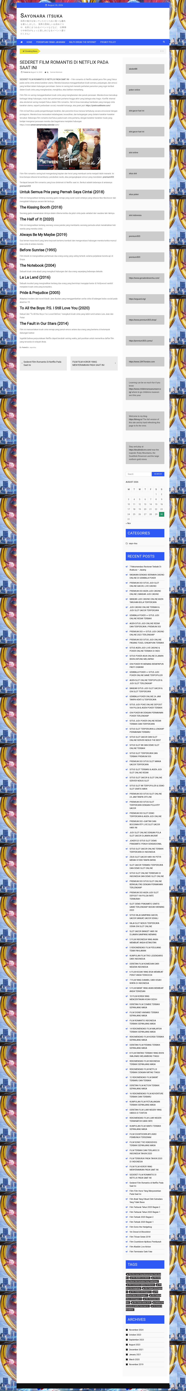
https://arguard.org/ (137, 299)
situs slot (133, 173)
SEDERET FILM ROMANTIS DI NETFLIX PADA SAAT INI (45, 79)
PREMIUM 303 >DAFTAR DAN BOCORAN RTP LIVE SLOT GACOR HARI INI (145, 824)
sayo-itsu (33, 347)
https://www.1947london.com (142, 362)
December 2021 (136, 1349)
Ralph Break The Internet (82, 42)
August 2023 (134, 1344)
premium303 (108, 177)
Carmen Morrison (56, 72)
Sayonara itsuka (41, 16)
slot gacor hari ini (136, 111)
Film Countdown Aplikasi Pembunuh (145, 1242)
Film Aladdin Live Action (140, 1246)
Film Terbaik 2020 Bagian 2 (141, 1217)
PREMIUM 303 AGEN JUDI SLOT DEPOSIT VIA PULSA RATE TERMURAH (144, 895)
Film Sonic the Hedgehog (141, 1227)
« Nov (128, 523)
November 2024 (136, 1330)
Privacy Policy (108, 42)
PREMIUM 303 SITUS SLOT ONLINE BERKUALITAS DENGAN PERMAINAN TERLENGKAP (146, 884)
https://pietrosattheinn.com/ (98, 105)
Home (29, 42)
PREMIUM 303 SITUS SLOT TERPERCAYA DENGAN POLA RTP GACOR (145, 805)
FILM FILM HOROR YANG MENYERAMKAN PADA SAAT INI (88, 363)
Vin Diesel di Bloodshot (140, 1232)
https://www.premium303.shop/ (142, 320)
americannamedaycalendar (42, 125)
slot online (133, 152)
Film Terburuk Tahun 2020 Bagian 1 (145, 1212)
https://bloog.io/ (135, 419)
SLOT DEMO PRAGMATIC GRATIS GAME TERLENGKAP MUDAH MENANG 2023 (147, 907)
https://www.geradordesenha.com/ (144, 278)
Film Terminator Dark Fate (141, 1251)
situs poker (134, 194)
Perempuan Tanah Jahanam (50, 42)
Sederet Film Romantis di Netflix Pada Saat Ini (42, 363)
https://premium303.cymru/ (140, 341)
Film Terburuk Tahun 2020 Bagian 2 (145, 1207)
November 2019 (136, 1364)
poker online (134, 90)
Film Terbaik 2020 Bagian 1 (141, 1222)
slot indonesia (135, 215)
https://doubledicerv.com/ (140, 450)
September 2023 (136, 1340)
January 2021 (135, 1354)
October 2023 (135, 1335)
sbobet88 (133, 69)
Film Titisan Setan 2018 (140, 1237)
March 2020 (134, 1359)
